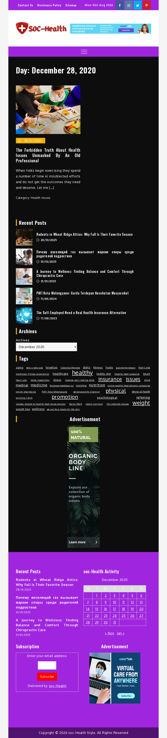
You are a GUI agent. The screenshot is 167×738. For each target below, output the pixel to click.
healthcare (60, 374)
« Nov (109, 633)
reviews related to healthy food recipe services (41, 404)
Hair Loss (144, 367)
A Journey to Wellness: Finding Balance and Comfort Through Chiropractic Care (85, 273)
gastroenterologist (126, 367)
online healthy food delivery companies (129, 385)
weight (141, 402)
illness (57, 380)
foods (109, 367)
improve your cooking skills (79, 380)
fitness (98, 367)
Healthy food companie (127, 374)
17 (114, 609)
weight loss (23, 409)
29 (97, 622)
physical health (141, 391)
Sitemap (71, 5)
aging (19, 367)
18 (123, 609)
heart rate (21, 380)
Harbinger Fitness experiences (32, 374)
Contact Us (25, 5)
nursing (81, 385)
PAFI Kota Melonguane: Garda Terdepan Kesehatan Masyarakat (82, 293)
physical (116, 390)
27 (141, 616)
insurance (110, 378)
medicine (39, 385)
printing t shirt (24, 397)
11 (123, 602)
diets (86, 367)
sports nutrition (94, 404)
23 (106, 616)
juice (147, 380)
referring (143, 397)
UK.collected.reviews (118, 404)
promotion (65, 396)
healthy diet (104, 373)
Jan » (121, 633)
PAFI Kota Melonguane (54, 391)
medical (22, 385)
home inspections (40, 380)
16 (105, 609)
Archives (23, 340)
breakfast (51, 367)
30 (106, 622)
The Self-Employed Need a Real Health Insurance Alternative (81, 312)
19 (132, 609)
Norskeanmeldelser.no (62, 385)
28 (88, 622)
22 (97, 616)
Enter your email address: (47, 671)
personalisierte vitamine (86, 391)
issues (133, 378)
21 (88, 616)
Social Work (75, 404)
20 (141, 609)
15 (96, 609)
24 (115, 616)
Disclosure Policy (49, 5)
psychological (107, 397)
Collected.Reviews (70, 367)
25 (123, 616)
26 (132, 616)
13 (141, 602)
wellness (38, 409)
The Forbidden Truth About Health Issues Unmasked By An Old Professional (48, 155)
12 (132, 602)
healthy (82, 372)
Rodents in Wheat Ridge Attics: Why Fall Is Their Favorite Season (84, 234)
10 (114, 602)
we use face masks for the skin (63, 409)
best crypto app (34, 367)
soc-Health (58, 686)
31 (114, 622)
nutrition (97, 385)
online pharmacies (26, 391)
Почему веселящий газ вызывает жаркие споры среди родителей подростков (85, 254)
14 (87, 609)
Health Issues (41, 197)
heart (146, 373)
